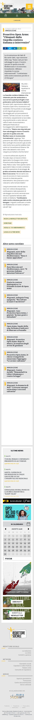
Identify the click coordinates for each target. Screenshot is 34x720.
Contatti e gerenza (24, 655)
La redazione (26, 651)
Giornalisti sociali (25, 664)
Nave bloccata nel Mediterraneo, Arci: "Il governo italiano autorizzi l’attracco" (17, 270)
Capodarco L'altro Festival (22, 665)
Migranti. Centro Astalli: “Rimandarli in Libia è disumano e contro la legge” (17, 373)
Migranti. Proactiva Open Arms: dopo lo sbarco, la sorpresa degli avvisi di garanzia (18, 343)
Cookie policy (15, 707)
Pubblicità (6, 706)
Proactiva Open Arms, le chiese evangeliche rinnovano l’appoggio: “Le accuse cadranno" (17, 358)
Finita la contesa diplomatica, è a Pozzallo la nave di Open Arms (18, 285)
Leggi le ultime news (12, 232)
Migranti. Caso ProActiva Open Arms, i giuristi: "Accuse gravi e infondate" (17, 314)
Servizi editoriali (25, 684)
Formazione (27, 680)
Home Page (8, 223)
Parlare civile (26, 668)
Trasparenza (16, 706)
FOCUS (8, 558)
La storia (28, 653)
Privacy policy (26, 706)
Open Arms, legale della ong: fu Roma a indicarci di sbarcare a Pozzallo (18, 328)
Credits (23, 707)
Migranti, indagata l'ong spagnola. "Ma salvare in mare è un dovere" (18, 300)
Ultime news (17, 451)
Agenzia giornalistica (24, 678)
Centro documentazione (23, 682)
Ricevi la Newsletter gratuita (15, 219)
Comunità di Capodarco (23, 670)
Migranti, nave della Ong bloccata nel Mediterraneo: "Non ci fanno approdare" (17, 255)
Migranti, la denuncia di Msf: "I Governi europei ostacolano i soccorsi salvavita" (17, 388)
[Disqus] (17, 419)
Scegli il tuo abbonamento (14, 227)
